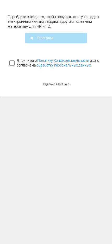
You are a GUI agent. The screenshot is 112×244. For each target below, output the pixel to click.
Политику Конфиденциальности (63, 60)
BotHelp (63, 84)
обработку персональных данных (63, 65)
